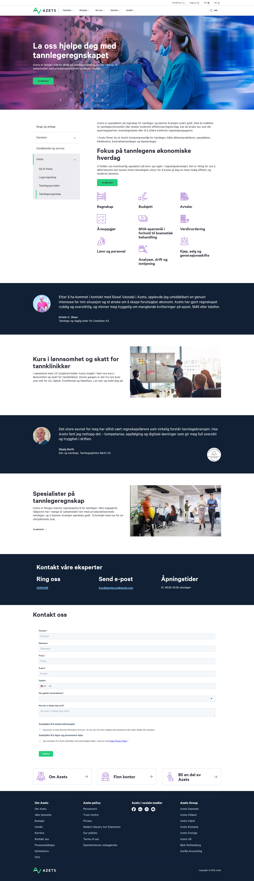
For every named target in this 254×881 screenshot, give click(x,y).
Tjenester (67, 10)
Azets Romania (189, 827)
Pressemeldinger (45, 845)
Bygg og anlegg (45, 126)
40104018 (42, 587)
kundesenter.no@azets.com (116, 587)
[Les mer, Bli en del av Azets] (215, 777)
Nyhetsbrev (42, 851)
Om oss (98, 10)
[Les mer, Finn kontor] (151, 776)
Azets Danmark (189, 809)
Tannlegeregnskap (50, 194)
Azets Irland (187, 821)
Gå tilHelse (46, 169)
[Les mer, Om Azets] (86, 776)
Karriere (114, 10)
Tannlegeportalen (49, 185)
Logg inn (192, 3)
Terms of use (91, 839)
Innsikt (129, 10)
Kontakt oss (177, 3)
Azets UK (186, 839)
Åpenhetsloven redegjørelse (100, 845)
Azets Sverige (188, 833)
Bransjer (83, 10)
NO (205, 3)
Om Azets (41, 809)
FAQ (37, 857)
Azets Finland (188, 815)
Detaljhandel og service (50, 148)
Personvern (90, 809)
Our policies (90, 833)
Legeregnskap (47, 177)
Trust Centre (91, 815)
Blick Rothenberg (190, 845)
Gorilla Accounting (191, 851)
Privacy (87, 821)
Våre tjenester (43, 815)
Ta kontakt (43, 81)
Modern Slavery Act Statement (102, 827)
